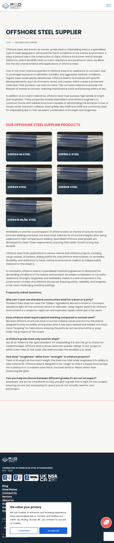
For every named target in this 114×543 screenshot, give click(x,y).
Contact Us (9, 493)
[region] (38, 519)
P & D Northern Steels (11, 6)
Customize (24, 530)
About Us (8, 500)
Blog (5, 486)
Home (8, 42)
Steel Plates (9, 489)
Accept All (53, 530)
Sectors (7, 496)
